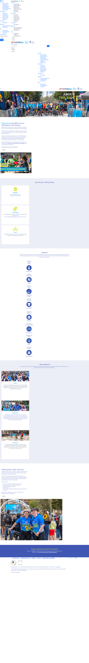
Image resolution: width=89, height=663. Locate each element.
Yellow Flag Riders (17, 5)
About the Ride (16, 4)
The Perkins (13, 22)
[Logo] (17, 1)
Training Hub (16, 30)
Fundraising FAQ (43, 79)
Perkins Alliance (17, 7)
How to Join (16, 14)
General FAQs (16, 33)
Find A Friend (14, 44)
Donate (13, 39)
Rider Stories (16, 6)
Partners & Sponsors (18, 9)
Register (13, 37)
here (19, 195)
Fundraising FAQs (17, 28)
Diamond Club (16, 19)
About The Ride (43, 54)
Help (12, 31)
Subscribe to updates (48, 558)
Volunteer (15, 21)
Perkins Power (16, 17)
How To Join (42, 65)
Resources (13, 26)
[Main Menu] (0, 88)
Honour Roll (16, 16)
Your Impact (16, 24)
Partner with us (25, 558)
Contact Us (16, 34)
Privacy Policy (58, 567)
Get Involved (13, 13)
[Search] (48, 46)
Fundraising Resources (18, 27)
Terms (39, 558)
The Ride (12, 2)
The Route (16, 10)
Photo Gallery (16, 11)
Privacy (33, 558)
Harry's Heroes (17, 18)
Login (13, 48)
